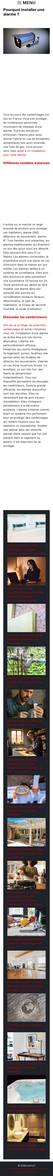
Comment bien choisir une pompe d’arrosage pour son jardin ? (24, 682)
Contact (10, 1168)
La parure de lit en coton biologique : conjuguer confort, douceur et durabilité (26, 549)
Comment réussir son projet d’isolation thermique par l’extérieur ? (25, 639)
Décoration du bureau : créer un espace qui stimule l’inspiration (25, 1067)
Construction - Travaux (22, 507)
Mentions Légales (24, 1168)
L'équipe (34, 1171)
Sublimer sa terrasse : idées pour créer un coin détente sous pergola (25, 853)
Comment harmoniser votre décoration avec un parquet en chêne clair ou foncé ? (25, 986)
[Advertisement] (26, 85)
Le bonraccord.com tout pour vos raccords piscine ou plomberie (26, 810)
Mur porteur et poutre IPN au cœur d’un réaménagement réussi (26, 943)
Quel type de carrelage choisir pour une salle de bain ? (26, 1149)
